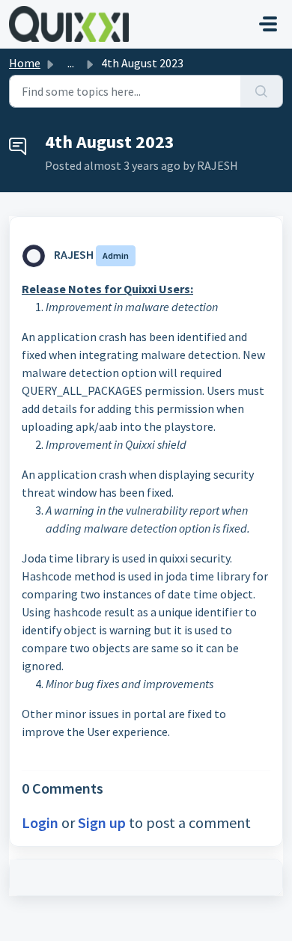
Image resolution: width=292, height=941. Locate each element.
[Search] (261, 91)
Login (40, 822)
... (70, 62)
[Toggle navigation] (268, 23)
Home (24, 62)
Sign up (102, 822)
